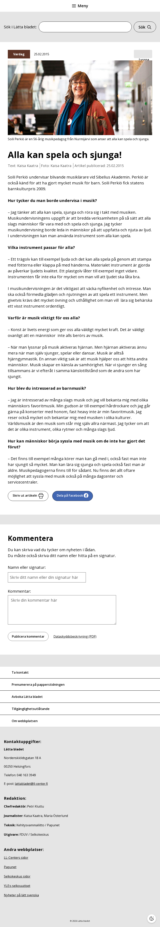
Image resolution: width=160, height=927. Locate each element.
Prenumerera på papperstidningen (38, 684)
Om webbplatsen (25, 721)
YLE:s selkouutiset (17, 886)
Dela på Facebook (70, 495)
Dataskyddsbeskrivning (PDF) (74, 636)
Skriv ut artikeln (25, 495)
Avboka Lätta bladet (27, 697)
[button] (143, 54)
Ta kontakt (20, 672)
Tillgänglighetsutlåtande (31, 709)
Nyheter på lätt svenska (21, 895)
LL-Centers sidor (16, 857)
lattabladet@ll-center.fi (31, 784)
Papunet (10, 867)
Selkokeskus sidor (17, 876)
